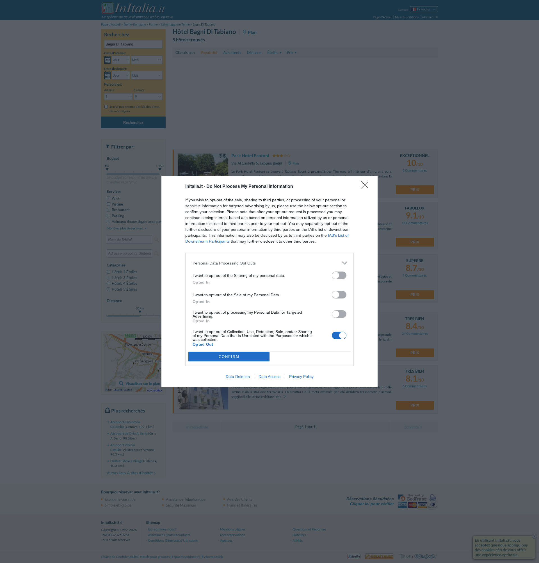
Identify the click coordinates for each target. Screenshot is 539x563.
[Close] (366, 186)
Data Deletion (238, 376)
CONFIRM (229, 357)
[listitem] (269, 263)
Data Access (269, 376)
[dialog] (269, 281)
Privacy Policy (301, 376)
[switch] (339, 275)
